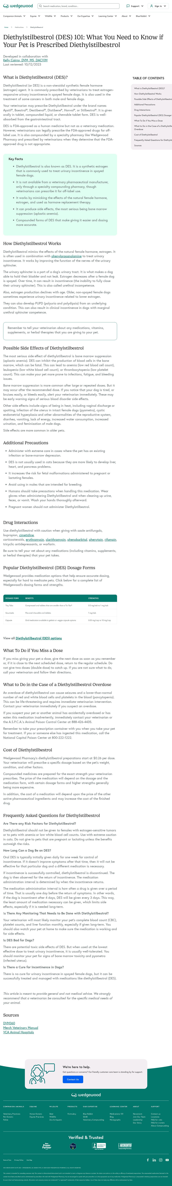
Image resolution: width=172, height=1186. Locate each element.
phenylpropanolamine (66, 256)
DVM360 (9, 1023)
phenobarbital (77, 539)
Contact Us (73, 1079)
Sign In (158, 6)
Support (135, 6)
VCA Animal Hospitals (18, 1032)
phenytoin (96, 539)
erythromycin (35, 539)
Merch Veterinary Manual (20, 1028)
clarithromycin (56, 539)
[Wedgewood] (18, 6)
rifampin (110, 539)
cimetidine (26, 535)
